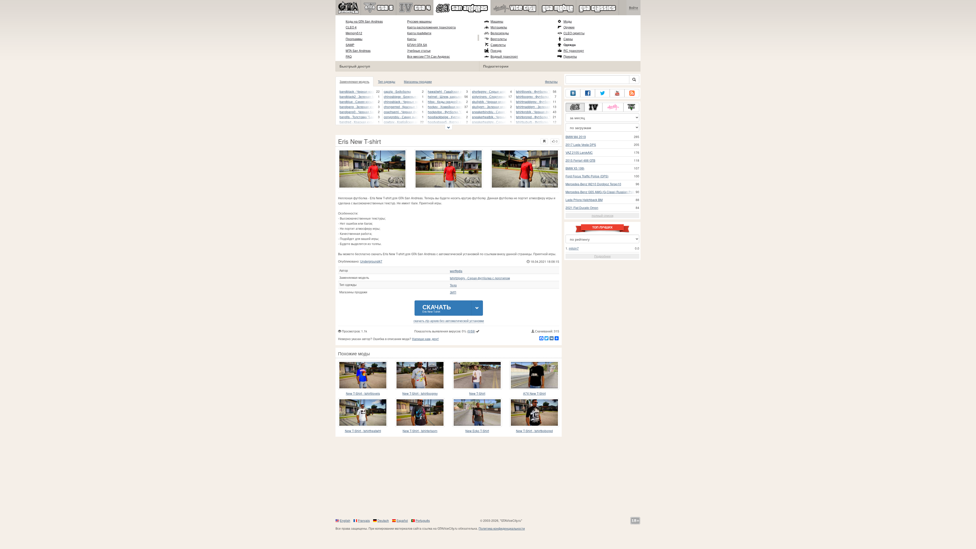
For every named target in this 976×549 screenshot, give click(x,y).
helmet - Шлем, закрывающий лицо (445, 96)
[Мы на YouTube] (617, 93)
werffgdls (456, 271)
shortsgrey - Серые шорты (489, 91)
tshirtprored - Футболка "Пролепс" (533, 117)
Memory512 (354, 33)
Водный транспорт (504, 56)
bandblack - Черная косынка (357, 91)
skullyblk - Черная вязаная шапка (489, 101)
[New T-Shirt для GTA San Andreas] (477, 375)
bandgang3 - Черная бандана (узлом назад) (357, 112)
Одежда (569, 44)
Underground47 (371, 261)
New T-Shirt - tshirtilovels (363, 393)
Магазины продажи (418, 81)
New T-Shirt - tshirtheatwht (363, 431)
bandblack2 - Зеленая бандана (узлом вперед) (357, 96)
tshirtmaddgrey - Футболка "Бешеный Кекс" (533, 101)
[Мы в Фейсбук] (587, 93)
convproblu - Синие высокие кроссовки (401, 117)
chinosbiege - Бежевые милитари (401, 96)
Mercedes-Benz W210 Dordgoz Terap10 (593, 184)
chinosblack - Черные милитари (401, 101)
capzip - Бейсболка (397, 91)
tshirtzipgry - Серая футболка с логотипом (480, 278)
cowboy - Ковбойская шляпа (401, 122)
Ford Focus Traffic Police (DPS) (587, 176)
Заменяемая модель (354, 81)
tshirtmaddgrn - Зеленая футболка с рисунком (533, 106)
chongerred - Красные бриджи (401, 106)
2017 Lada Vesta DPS (581, 144)
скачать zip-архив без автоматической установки (449, 321)
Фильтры (551, 81)
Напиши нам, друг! (425, 339)
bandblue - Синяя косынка (357, 101)
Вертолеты (499, 39)
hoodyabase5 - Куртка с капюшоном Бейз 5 (445, 122)
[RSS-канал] (631, 93)
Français (364, 520)
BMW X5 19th (575, 168)
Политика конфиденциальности (502, 528)
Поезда (496, 50)
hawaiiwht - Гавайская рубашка (445, 91)
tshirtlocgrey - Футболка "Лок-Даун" (533, 96)
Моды (567, 21)
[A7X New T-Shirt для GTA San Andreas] (534, 375)
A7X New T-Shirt (534, 393)
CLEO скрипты (574, 33)
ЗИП (453, 292)
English (345, 520)
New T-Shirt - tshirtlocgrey (420, 393)
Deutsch (383, 520)
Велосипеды (500, 33)
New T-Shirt (477, 393)
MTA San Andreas (358, 50)
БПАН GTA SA (417, 44)
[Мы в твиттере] (602, 93)
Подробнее (602, 256)
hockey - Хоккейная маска (445, 106)
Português (423, 520)
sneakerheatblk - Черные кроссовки (489, 117)
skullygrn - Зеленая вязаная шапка (489, 106)
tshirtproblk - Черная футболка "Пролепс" (533, 112)
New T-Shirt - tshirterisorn (420, 431)
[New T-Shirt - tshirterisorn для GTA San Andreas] (420, 412)
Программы (354, 39)
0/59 (471, 331)
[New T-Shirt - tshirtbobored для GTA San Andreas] (534, 412)
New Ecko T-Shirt (477, 431)
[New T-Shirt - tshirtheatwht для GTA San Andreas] (363, 412)
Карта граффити (419, 33)
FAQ (349, 56)
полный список (602, 215)
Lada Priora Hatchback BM (584, 199)
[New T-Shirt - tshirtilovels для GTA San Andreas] (363, 375)
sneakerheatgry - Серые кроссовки (489, 122)
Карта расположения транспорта (431, 27)
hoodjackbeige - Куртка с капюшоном (445, 117)
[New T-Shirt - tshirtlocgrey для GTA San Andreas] (420, 375)
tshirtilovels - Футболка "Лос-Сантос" (533, 91)
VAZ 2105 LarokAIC (579, 152)
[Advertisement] (488, 477)
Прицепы (570, 56)
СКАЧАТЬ (436, 307)
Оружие (569, 27)
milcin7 (574, 248)
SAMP (350, 44)
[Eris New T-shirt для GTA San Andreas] (372, 169)
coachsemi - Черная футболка (401, 112)
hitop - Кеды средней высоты (445, 101)
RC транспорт (573, 50)
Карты (411, 39)
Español (402, 520)
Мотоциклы (499, 27)
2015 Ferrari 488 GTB (580, 160)
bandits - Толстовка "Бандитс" (357, 117)
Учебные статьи (419, 50)
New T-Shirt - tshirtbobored (534, 431)
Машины (497, 21)
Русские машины (419, 21)
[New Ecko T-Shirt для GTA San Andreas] (477, 412)
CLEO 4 (351, 27)
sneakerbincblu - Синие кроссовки (489, 112)
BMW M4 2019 (576, 136)
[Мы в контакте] (573, 93)
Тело (453, 285)
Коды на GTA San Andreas (364, 21)
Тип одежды (386, 81)
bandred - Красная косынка (357, 122)
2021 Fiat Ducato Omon (582, 207)
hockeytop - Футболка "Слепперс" (445, 112)
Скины (568, 39)
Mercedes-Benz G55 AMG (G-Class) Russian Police (601, 192)
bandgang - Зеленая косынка (357, 106)
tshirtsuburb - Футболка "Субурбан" (533, 122)
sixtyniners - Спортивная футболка (489, 96)
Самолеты (498, 44)
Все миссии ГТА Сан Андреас (428, 56)
